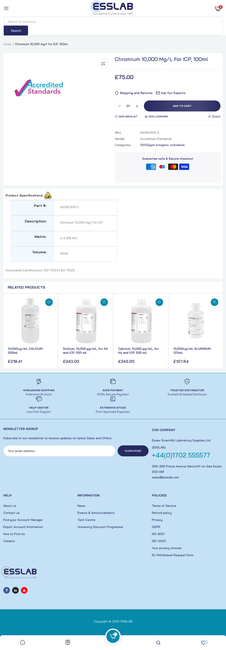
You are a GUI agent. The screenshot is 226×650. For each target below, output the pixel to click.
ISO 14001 (159, 541)
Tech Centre (86, 520)
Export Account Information (23, 527)
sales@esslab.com (165, 477)
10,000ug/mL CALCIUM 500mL (25, 351)
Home (7, 44)
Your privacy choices (167, 548)
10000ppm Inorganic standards (162, 145)
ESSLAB (126, 621)
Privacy (157, 520)
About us (9, 506)
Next (218, 331)
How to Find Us (14, 534)
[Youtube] (24, 590)
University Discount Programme (100, 527)
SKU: (118, 133)
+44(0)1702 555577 (181, 455)
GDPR (156, 527)
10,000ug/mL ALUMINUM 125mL (192, 351)
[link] (49, 302)
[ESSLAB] (112, 8)
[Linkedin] (15, 590)
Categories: (123, 145)
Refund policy (162, 513)
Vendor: (120, 139)
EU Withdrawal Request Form (172, 555)
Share (216, 116)
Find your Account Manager (23, 520)
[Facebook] (6, 590)
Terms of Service (164, 506)
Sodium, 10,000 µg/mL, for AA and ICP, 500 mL (85, 351)
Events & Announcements (96, 513)
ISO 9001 (158, 534)
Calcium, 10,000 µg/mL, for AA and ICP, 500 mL (138, 351)
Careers (9, 541)
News (81, 506)
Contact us (11, 513)
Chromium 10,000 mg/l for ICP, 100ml (161, 59)
